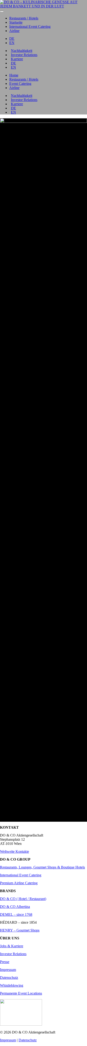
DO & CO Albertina (15, 907)
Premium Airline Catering (19, 883)
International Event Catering (30, 27)
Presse (4, 962)
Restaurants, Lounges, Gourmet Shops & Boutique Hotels (42, 867)
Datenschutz (9, 977)
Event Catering (20, 84)
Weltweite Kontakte (14, 851)
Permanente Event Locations (21, 993)
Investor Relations (24, 55)
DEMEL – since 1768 (16, 914)
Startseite (16, 22)
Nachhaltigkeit (21, 51)
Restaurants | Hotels (23, 18)
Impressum (8, 970)
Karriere (17, 59)
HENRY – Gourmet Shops (19, 930)
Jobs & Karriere (11, 946)
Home (13, 75)
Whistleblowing (11, 985)
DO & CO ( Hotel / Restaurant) (23, 899)
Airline (14, 31)
